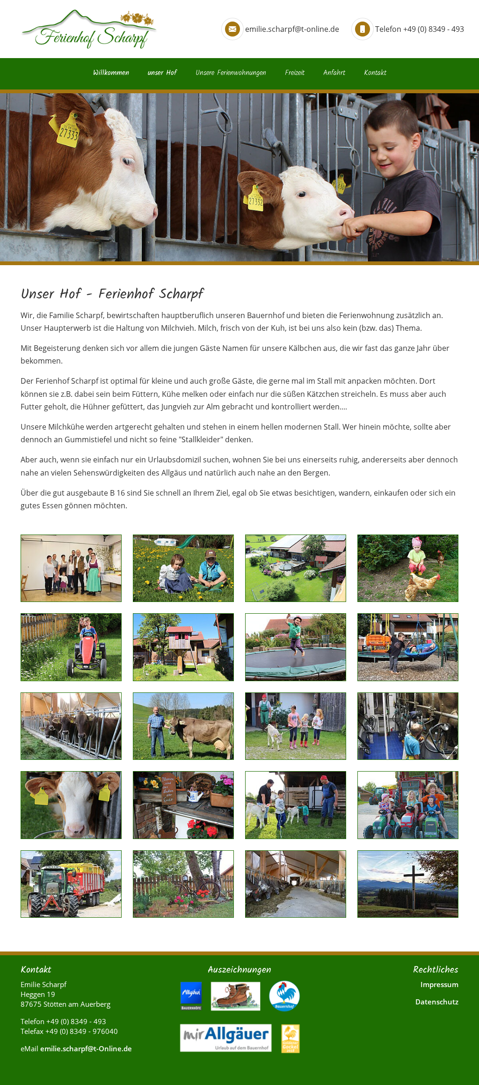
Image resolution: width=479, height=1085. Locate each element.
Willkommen (111, 73)
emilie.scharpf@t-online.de (292, 29)
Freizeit (295, 73)
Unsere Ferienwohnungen (231, 73)
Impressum (439, 984)
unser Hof (162, 73)
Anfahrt (334, 73)
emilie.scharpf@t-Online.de (86, 1048)
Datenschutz (436, 1001)
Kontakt (375, 73)
